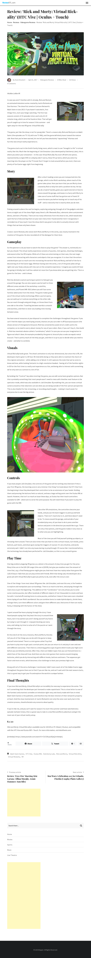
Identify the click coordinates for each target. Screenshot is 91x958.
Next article (77, 772)
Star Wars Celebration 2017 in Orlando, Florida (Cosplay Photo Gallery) (65, 777)
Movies (9, 839)
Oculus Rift (38, 754)
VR (23, 757)
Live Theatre (12, 855)
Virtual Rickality (14, 757)
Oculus (64, 727)
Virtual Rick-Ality (75, 754)
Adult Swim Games (17, 754)
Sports (9, 845)
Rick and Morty (61, 754)
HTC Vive (29, 754)
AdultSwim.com (65, 730)
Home (9, 22)
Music (9, 850)
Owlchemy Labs (49, 754)
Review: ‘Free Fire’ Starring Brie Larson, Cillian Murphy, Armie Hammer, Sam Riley (22, 779)
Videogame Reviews (27, 22)
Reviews (16, 22)
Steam (58, 727)
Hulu (39, 119)
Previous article (15, 772)
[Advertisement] (24, 802)
